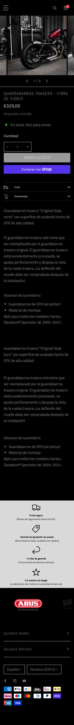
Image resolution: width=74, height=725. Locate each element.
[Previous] (27, 81)
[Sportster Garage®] (33, 8)
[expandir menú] (5, 7)
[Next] (47, 81)
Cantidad (11, 136)
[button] (65, 7)
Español (13, 669)
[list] (37, 51)
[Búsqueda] (54, 7)
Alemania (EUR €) (42, 669)
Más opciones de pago (37, 177)
